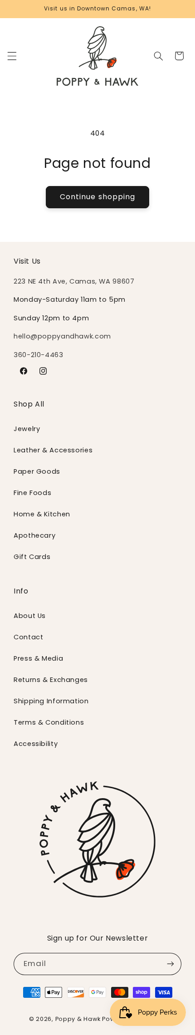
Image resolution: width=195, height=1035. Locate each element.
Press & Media (38, 658)
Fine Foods (32, 492)
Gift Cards (32, 556)
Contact (28, 637)
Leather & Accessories (53, 450)
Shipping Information (51, 701)
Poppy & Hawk (78, 1019)
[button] (11, 55)
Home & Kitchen (42, 514)
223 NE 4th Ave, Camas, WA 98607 (74, 281)
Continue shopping (97, 196)
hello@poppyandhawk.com (62, 336)
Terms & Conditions (49, 722)
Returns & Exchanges (51, 679)
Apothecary (34, 535)
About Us (30, 615)
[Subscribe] (170, 964)
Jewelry (27, 428)
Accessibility (36, 743)
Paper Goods (37, 471)
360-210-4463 (38, 354)
